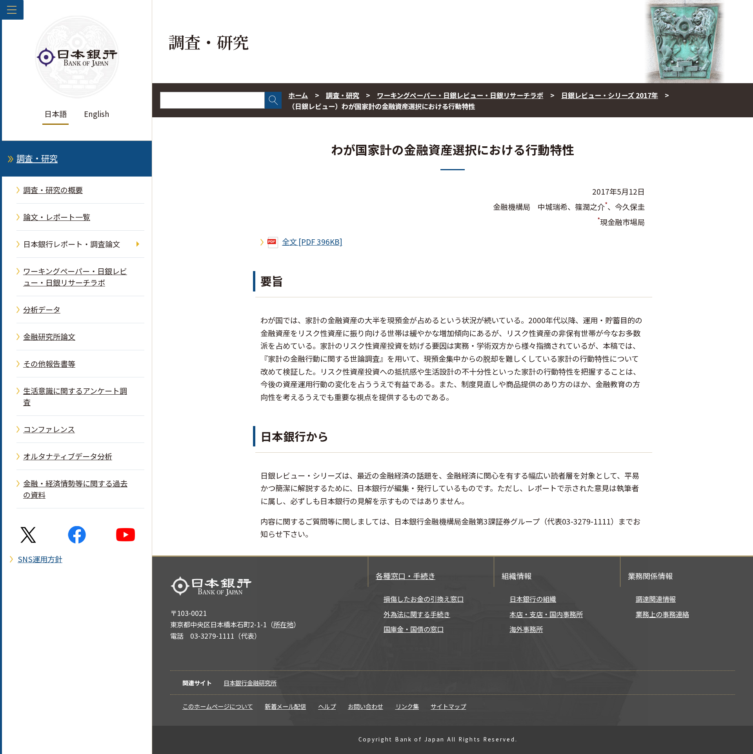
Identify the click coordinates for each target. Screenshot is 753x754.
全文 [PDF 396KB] (312, 241)
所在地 (283, 624)
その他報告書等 (49, 363)
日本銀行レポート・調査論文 (71, 244)
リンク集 (407, 706)
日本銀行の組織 (532, 599)
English (96, 113)
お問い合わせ (365, 706)
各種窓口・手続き (405, 575)
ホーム (298, 95)
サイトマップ (448, 706)
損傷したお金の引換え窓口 (424, 599)
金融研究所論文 (49, 336)
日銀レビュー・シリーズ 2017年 (609, 95)
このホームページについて (217, 706)
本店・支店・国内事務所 (546, 614)
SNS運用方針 (40, 559)
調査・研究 (37, 158)
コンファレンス (49, 429)
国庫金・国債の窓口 (414, 629)
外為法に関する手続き (417, 614)
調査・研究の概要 (53, 189)
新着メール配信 (285, 706)
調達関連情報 (656, 599)
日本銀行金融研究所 (250, 682)
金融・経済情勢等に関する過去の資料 (75, 489)
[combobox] (212, 100)
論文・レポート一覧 (56, 216)
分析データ (41, 309)
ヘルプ (327, 706)
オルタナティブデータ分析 (67, 456)
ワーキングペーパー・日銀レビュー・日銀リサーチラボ (75, 277)
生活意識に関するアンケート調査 (75, 396)
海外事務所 (526, 629)
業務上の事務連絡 (662, 614)
